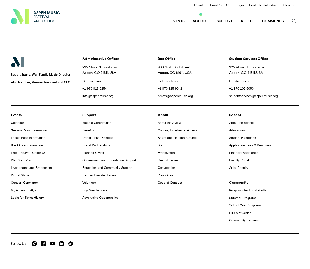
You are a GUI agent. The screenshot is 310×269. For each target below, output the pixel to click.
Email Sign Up (220, 5)
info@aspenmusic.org (98, 96)
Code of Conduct (170, 182)
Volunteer (89, 182)
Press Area (165, 175)
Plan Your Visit (21, 160)
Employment (167, 152)
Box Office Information (27, 145)
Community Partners (244, 220)
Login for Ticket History (27, 197)
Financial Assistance (243, 152)
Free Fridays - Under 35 (28, 152)
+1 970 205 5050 (241, 88)
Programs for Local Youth (247, 190)
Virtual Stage (20, 175)
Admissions (237, 130)
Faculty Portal (239, 160)
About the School (241, 123)
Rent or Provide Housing (100, 175)
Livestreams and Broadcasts (31, 167)
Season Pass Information (29, 130)
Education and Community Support (107, 167)
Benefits (88, 130)
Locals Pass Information (28, 137)
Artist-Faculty (238, 167)
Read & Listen (168, 160)
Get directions (92, 81)
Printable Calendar (262, 5)
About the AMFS (169, 123)
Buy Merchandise (94, 190)
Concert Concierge (24, 182)
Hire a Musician (240, 213)
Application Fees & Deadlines (250, 145)
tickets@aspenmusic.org (175, 96)
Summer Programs (242, 198)
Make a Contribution (96, 123)
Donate (199, 5)
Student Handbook (242, 137)
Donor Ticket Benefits (97, 137)
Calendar (288, 5)
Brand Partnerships (96, 145)
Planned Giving (93, 152)
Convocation (167, 167)
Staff (161, 145)
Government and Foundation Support (109, 160)
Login (240, 5)
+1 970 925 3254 (94, 88)
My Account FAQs (23, 190)
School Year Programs (245, 205)
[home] (35, 16)
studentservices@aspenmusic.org (253, 96)
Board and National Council (177, 137)
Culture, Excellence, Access (177, 130)
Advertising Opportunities (100, 197)
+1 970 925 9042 (170, 88)
